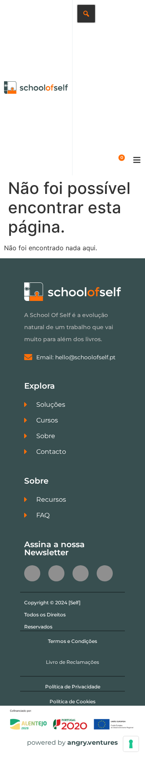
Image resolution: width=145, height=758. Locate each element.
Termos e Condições (72, 641)
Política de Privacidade (72, 687)
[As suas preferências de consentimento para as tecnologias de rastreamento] (131, 744)
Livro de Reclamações (72, 662)
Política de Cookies (72, 701)
